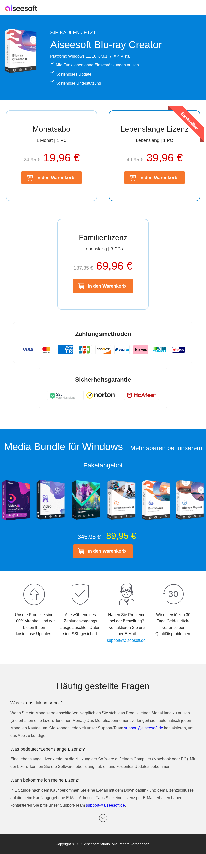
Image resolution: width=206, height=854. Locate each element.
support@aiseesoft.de (126, 640)
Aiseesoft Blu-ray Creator (106, 44)
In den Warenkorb (55, 177)
